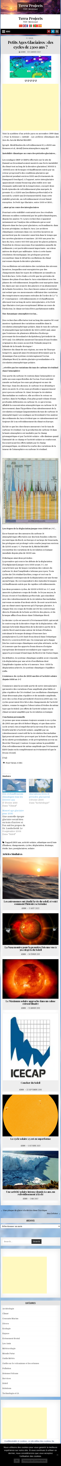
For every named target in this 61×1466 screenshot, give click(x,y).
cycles (28, 845)
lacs (10, 848)
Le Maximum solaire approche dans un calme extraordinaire (30, 1002)
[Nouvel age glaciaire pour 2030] (15, 822)
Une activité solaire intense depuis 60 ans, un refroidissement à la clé (30, 1193)
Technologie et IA (10, 1393)
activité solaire (29, 842)
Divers (5, 1323)
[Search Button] (57, 31)
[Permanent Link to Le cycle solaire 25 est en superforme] (30, 1115)
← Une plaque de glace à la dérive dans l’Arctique (24, 1210)
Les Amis (6, 1343)
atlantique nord (44, 842)
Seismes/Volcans (10, 1373)
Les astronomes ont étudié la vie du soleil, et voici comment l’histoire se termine (30, 902)
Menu (8, 31)
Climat (5, 1313)
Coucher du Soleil (30, 1082)
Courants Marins (26, 1158)
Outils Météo (8, 1358)
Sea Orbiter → (53, 1213)
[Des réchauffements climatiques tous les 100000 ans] (14, 785)
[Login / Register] (53, 31)
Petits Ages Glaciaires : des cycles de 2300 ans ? (30, 44)
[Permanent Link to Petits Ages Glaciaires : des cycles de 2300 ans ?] (30, 67)
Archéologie (8, 1309)
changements (18, 845)
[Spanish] (40, 26)
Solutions (6, 1388)
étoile (5, 848)
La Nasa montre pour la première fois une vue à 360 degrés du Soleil (30, 948)
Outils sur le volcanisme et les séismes (20, 1363)
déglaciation (38, 845)
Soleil (31, 38)
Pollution (6, 1368)
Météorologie (9, 1348)
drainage (49, 845)
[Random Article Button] (48, 31)
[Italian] (32, 26)
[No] (57, 1454)
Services (6, 1378)
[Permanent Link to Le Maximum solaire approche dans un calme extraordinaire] (30, 979)
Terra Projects (31, 5)
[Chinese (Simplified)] (21, 26)
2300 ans (16, 842)
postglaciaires (20, 848)
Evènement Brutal (11, 1338)
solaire (31, 848)
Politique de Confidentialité (34, 1460)
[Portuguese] (36, 26)
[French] (28, 26)
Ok (17, 1460)
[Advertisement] (30, 107)
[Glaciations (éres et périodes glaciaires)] (41, 785)
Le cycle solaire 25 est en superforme (30, 1138)
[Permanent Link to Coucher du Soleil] (30, 1046)
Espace (5, 1333)
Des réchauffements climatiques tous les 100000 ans (12, 797)
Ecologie (6, 1328)
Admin (23, 52)
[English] (25, 26)
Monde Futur (8, 1353)
